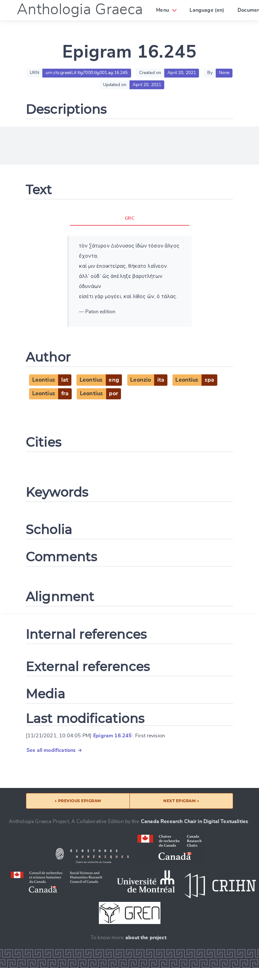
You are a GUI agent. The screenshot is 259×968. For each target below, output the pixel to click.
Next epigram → (181, 800)
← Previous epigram (78, 800)
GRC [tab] (129, 218)
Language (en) (207, 10)
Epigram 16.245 (112, 735)
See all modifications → (54, 750)
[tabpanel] (129, 281)
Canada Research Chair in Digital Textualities (194, 821)
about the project (145, 937)
